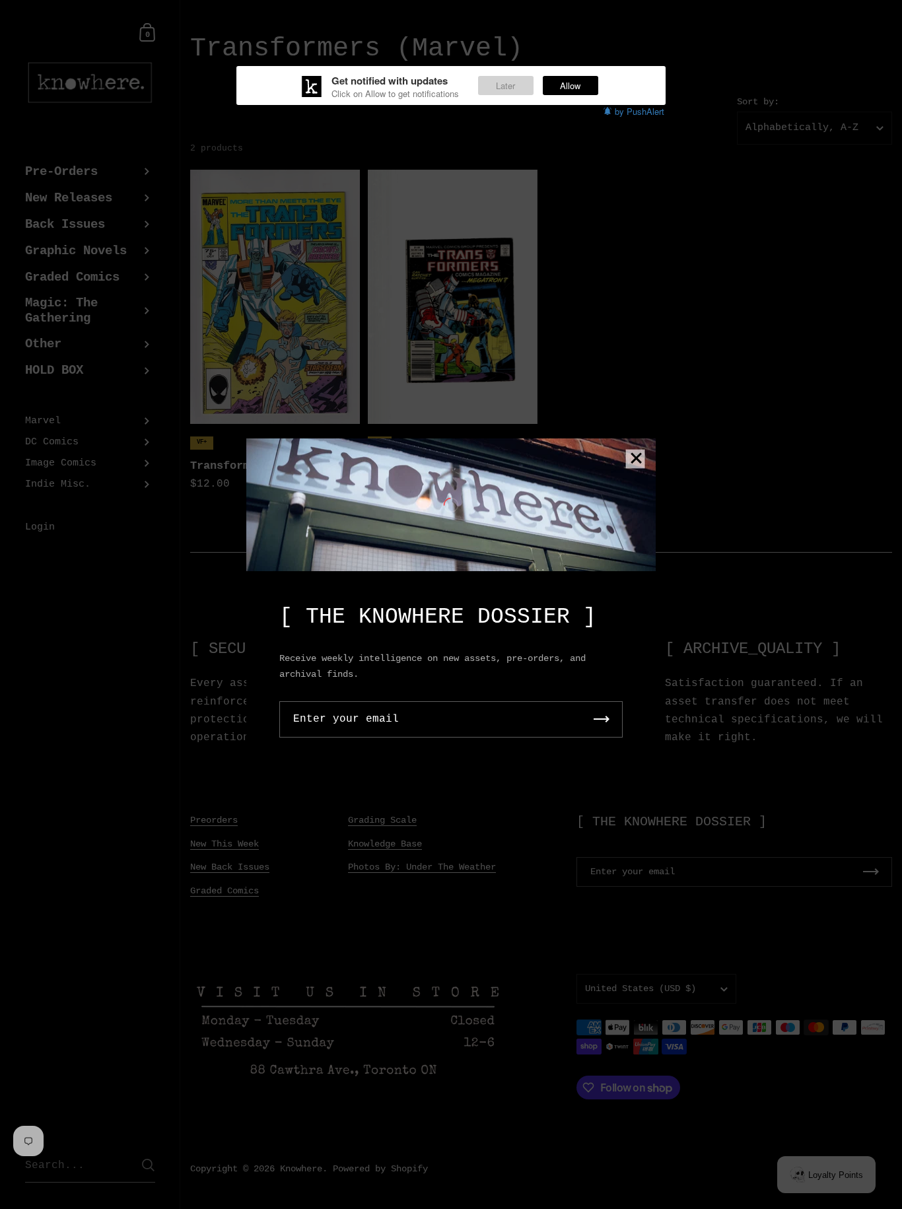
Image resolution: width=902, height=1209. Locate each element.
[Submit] (601, 719)
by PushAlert (639, 111)
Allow (570, 85)
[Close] (636, 459)
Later (505, 85)
